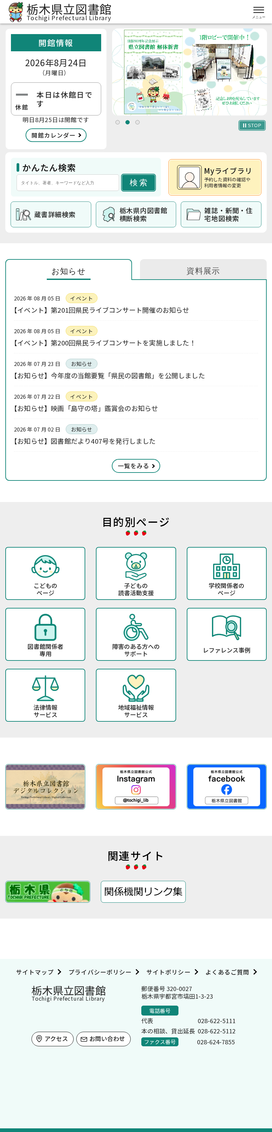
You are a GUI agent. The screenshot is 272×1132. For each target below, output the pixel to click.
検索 (139, 182)
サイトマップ (35, 972)
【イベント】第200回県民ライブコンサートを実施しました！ (105, 342)
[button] (117, 122)
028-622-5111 (217, 1020)
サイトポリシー (168, 972)
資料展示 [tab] (203, 270)
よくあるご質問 (227, 972)
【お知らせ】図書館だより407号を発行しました (85, 441)
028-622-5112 (217, 1030)
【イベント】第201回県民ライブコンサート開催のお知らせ (101, 310)
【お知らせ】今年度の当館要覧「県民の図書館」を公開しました (109, 375)
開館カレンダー (54, 135)
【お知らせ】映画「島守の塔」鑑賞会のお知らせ (86, 408)
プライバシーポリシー (100, 972)
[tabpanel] (189, 71)
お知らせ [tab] (68, 271)
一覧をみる (133, 465)
